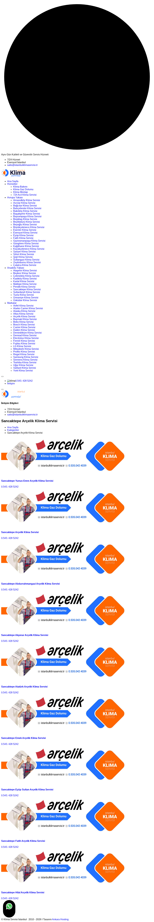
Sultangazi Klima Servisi (26, 259)
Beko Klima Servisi (23, 322)
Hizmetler (12, 184)
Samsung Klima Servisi (25, 357)
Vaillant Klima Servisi (24, 368)
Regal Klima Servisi (23, 354)
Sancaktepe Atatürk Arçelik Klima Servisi (24, 686)
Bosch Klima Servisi (24, 324)
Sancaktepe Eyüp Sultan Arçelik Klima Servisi (27, 789)
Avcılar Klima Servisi (24, 203)
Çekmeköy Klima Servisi (26, 276)
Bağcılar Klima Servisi (25, 205)
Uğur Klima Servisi (23, 365)
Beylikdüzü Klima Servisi (26, 222)
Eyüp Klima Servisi (23, 235)
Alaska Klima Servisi (24, 311)
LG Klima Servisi (22, 346)
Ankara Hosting (60, 919)
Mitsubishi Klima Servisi (26, 349)
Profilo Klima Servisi (24, 351)
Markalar (12, 303)
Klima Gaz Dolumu (23, 189)
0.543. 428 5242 (24, 380)
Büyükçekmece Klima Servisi (28, 227)
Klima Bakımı (20, 186)
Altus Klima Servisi (23, 313)
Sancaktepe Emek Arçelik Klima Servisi (23, 738)
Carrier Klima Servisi (24, 327)
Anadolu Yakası (15, 268)
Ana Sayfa (12, 181)
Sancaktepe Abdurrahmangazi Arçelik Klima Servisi (30, 583)
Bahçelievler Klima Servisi (27, 208)
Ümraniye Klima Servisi (25, 297)
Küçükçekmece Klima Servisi (28, 249)
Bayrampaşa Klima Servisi (27, 216)
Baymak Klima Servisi (25, 319)
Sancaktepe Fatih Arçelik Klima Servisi (23, 841)
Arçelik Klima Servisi (24, 316)
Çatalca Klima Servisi (24, 265)
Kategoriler (13, 430)
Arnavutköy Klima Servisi (26, 200)
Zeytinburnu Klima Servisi (27, 262)
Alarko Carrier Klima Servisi (28, 308)
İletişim (11, 383)
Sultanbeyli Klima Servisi (26, 292)
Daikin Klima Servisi (24, 330)
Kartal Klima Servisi (23, 281)
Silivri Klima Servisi (23, 254)
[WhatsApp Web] (9, 908)
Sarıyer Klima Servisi (24, 251)
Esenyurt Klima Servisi (25, 232)
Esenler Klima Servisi (24, 230)
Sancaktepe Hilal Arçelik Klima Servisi (22, 892)
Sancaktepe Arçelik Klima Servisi (20, 532)
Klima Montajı (20, 192)
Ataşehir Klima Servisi (25, 270)
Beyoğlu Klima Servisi (25, 224)
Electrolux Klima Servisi (26, 338)
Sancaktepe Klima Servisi (27, 289)
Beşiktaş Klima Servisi (25, 219)
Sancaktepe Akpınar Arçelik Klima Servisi (24, 635)
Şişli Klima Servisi (23, 257)
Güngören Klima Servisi (26, 243)
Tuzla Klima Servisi (23, 295)
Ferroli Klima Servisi (24, 341)
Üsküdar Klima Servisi (25, 300)
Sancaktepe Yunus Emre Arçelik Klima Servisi (27, 481)
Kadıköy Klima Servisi (25, 278)
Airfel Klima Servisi (23, 305)
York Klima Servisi (23, 370)
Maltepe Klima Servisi (25, 284)
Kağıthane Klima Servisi (26, 246)
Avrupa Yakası (15, 197)
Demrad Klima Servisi (25, 335)
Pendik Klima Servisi (24, 286)
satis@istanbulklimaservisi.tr (22, 165)
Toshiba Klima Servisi (24, 362)
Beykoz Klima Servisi (24, 273)
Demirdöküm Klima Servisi (27, 332)
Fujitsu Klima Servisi (24, 343)
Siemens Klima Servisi (25, 359)
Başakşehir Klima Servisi (26, 213)
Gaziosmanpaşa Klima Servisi (29, 240)
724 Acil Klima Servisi (25, 195)
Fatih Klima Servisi (23, 238)
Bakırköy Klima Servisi (25, 211)
